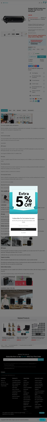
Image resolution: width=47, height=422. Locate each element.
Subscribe (23, 229)
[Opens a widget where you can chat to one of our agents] (42, 419)
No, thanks (23, 232)
